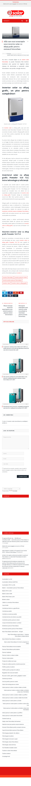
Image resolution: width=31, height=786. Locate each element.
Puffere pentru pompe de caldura (11, 670)
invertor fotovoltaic (8, 277)
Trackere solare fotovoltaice (9, 750)
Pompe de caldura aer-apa (9, 661)
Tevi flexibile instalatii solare (9, 747)
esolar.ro (19, 273)
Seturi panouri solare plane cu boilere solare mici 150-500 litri (16, 709)
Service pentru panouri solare (10, 681)
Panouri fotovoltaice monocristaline (11, 646)
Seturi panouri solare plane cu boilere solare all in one (16, 704)
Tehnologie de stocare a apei (9, 739)
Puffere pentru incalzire (8, 667)
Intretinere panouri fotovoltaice (10, 625)
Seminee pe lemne (7, 678)
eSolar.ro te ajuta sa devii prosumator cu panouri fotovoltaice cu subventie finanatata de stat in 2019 (15, 556)
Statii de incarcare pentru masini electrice (13, 724)
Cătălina (8, 53)
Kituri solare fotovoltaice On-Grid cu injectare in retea (16, 642)
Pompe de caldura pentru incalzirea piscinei (13, 664)
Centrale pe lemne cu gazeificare (10, 608)
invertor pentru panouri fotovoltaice (12, 280)
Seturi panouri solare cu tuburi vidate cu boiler (14, 687)
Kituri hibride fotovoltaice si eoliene (11, 639)
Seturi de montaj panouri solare (10, 684)
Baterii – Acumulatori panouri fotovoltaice (13, 588)
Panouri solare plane (7, 658)
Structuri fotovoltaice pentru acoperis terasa (13, 727)
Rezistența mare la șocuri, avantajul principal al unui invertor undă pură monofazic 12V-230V (16, 407)
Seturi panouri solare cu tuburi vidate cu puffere (14, 695)
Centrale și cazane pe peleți (9, 614)
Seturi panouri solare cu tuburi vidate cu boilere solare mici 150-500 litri (16, 691)
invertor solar (8, 128)
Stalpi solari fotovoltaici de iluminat (11, 721)
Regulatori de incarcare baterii (10, 672)
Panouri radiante (6, 652)
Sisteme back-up (6, 718)
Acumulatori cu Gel (7, 579)
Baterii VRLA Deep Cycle (8, 596)
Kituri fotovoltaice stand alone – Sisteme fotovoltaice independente (18, 635)
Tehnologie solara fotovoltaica (10, 742)
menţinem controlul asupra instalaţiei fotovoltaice (15, 211)
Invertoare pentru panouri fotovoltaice (18, 55)
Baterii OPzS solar (7, 591)
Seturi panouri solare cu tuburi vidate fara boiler (14, 697)
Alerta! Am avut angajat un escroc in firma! (15, 4)
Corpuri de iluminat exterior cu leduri (11, 623)
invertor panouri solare (21, 277)
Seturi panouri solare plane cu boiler (11, 700)
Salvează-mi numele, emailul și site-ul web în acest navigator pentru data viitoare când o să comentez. (14, 470)
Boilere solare (6, 599)
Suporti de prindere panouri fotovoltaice (12, 730)
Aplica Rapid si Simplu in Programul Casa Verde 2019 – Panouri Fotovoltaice (14, 551)
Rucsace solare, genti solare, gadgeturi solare (14, 675)
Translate (14, 491)
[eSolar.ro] (15, 13)
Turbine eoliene (6, 753)
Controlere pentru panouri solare (11, 620)
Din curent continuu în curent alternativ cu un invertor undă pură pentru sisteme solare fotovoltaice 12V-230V (15, 378)
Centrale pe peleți (7, 611)
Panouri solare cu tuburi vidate (10, 655)
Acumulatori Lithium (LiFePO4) (9, 582)
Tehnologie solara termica (9, 744)
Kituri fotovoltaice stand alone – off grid (12, 631)
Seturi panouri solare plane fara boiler (12, 715)
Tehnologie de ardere (8, 736)
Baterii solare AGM (7, 593)
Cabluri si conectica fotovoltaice (10, 602)
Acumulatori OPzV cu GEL (8, 585)
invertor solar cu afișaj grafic (19, 283)
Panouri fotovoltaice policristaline (11, 649)
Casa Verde (5, 605)
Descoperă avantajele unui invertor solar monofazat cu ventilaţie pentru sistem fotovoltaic (23, 311)
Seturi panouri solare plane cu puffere (12, 712)
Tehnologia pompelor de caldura (10, 733)
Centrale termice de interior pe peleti (11, 617)
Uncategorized (6, 756)
